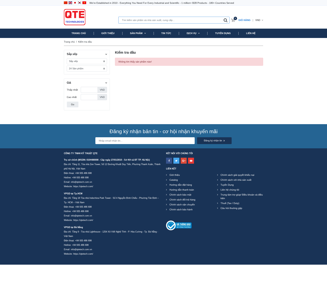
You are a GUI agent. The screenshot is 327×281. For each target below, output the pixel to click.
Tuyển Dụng (227, 184)
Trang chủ (79, 33)
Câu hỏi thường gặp (231, 208)
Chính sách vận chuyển (182, 204)
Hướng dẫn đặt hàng (180, 184)
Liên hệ (250, 33)
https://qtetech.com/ (83, 186)
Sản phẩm (136, 33)
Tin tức (166, 33)
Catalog (173, 179)
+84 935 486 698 (83, 173)
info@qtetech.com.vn (81, 182)
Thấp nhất (72, 89)
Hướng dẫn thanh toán (181, 189)
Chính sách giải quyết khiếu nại (237, 175)
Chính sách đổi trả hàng (182, 199)
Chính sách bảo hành (181, 209)
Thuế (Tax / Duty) (230, 203)
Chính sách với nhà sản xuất (236, 179)
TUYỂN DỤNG (223, 33)
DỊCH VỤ (191, 33)
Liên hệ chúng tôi (230, 189)
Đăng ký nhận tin (213, 140)
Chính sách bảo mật (180, 194)
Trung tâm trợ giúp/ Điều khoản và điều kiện (242, 196)
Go (72, 104)
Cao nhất (72, 97)
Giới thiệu (107, 33)
